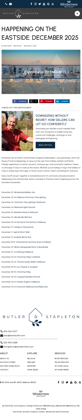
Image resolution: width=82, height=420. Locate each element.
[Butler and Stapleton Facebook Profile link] (31, 4)
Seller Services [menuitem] (62, 362)
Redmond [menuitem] (31, 366)
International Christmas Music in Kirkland (33, 242)
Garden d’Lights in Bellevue (28, 282)
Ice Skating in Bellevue (23, 252)
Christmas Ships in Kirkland (28, 257)
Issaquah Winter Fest (22, 237)
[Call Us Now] (6, 4)
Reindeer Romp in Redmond (26, 212)
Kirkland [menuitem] (31, 362)
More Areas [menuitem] (32, 370)
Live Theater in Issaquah (27, 267)
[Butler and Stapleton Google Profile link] (48, 4)
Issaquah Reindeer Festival (28, 277)
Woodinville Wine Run (23, 217)
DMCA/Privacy (49, 406)
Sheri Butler (8, 46)
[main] (41, 158)
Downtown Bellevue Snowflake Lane (32, 287)
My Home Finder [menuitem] (62, 370)
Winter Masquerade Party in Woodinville (31, 247)
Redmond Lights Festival (24, 207)
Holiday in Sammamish (24, 227)
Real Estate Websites (65, 406)
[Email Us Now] (10, 4)
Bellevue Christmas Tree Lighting (31, 197)
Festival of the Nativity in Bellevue (31, 222)
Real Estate (18, 46)
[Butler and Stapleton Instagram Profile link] (35, 4)
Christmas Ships (24, 272)
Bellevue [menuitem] (31, 358)
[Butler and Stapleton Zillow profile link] (52, 4)
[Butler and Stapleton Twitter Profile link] (39, 4)
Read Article (45, 145)
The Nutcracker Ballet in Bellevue (31, 262)
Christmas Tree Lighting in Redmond (29, 202)
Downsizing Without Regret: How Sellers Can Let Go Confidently (55, 120)
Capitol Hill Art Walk (21, 232)
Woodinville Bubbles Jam (24, 192)
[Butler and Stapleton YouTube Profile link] (44, 4)
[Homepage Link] (20, 13)
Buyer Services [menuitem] (61, 358)
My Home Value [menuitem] (61, 366)
